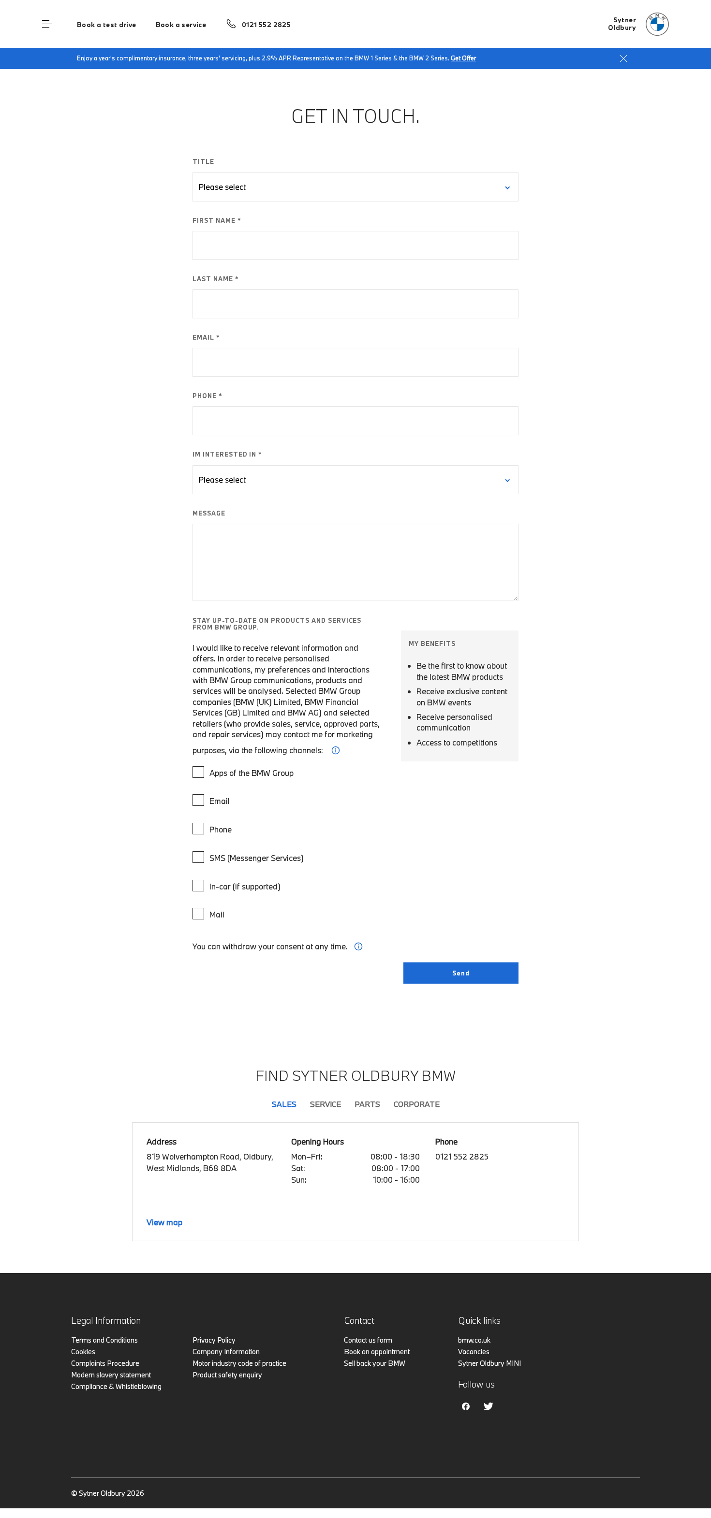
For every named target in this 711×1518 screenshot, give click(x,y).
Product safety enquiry (227, 1374)
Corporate (417, 1104)
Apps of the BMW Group (251, 773)
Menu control (47, 24)
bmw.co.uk (474, 1340)
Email (219, 801)
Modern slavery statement (111, 1374)
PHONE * (207, 396)
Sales (284, 1104)
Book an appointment (377, 1351)
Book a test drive (106, 24)
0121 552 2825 (266, 24)
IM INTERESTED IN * (227, 454)
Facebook (466, 1406)
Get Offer (463, 58)
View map (164, 1222)
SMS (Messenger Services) (256, 858)
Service (325, 1104)
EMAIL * (206, 337)
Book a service (181, 24)
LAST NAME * (216, 279)
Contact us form (368, 1340)
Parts (367, 1104)
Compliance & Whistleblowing (116, 1386)
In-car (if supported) (245, 886)
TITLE (203, 161)
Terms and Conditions (104, 1340)
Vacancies (473, 1351)
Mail (216, 914)
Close (623, 58)
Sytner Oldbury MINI (489, 1363)
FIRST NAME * (217, 220)
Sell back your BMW (374, 1363)
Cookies (83, 1351)
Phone (220, 829)
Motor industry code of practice (239, 1363)
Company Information (226, 1351)
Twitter (488, 1406)
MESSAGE (209, 513)
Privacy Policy (214, 1340)
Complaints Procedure (105, 1363)
